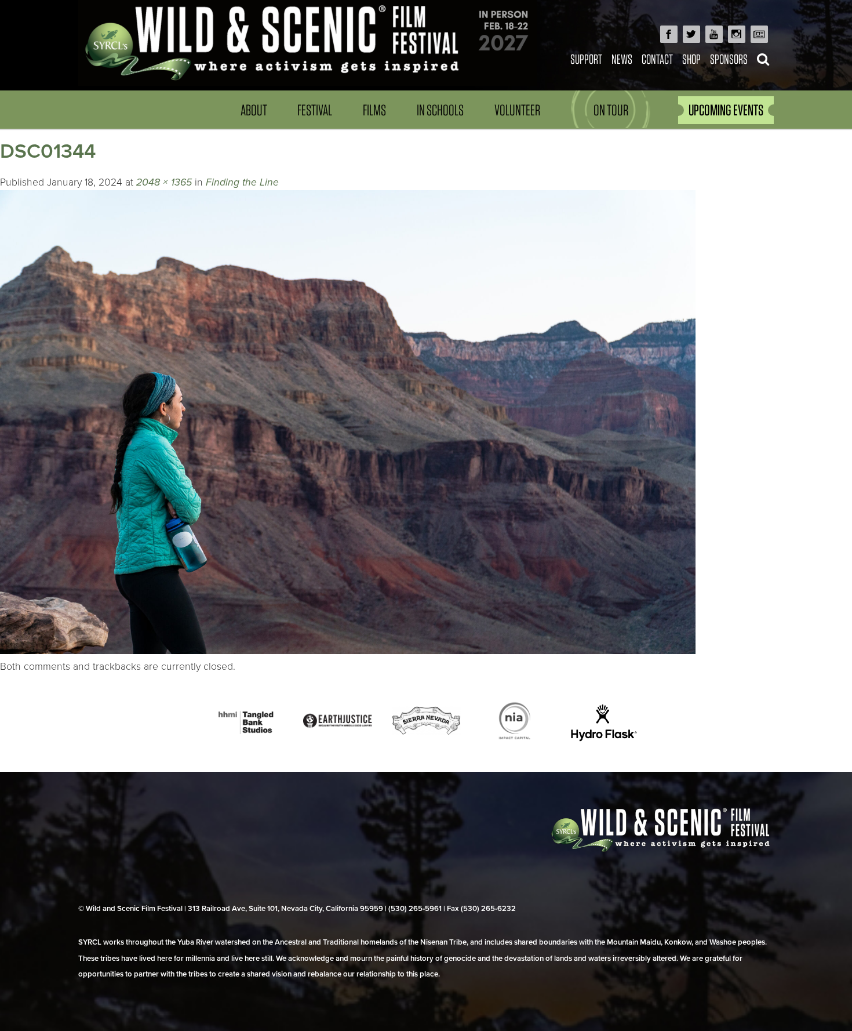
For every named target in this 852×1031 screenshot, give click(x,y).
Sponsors (729, 59)
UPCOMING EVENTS (726, 110)
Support (586, 59)
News (621, 59)
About (254, 110)
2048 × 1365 (164, 182)
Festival (314, 110)
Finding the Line (242, 182)
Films (374, 110)
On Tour (611, 110)
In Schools (440, 110)
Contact (657, 59)
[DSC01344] (348, 651)
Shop (691, 59)
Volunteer (517, 110)
